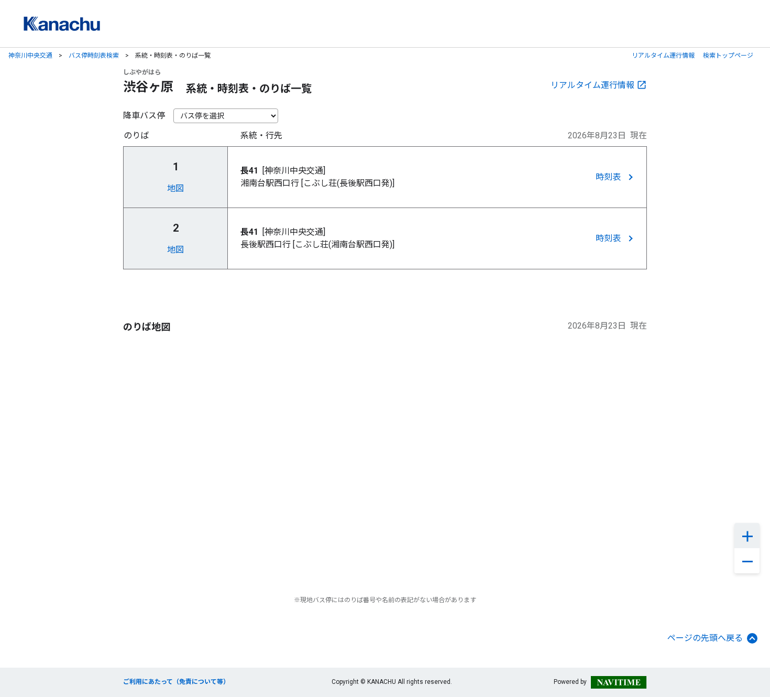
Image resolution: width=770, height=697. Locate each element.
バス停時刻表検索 (94, 55)
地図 (175, 188)
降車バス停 (144, 116)
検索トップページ (728, 55)
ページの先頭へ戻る (705, 638)
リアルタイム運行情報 (663, 55)
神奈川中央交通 (30, 55)
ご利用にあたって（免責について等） (176, 681)
